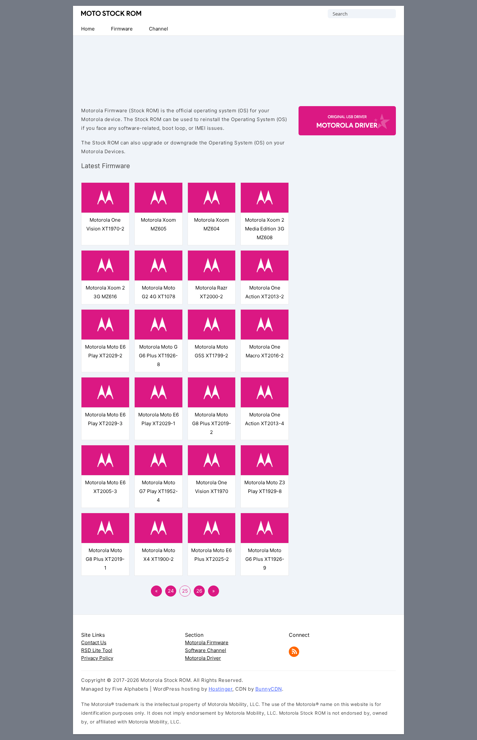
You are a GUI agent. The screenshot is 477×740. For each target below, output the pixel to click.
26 (199, 591)
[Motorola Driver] (347, 129)
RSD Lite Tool (96, 650)
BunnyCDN (268, 689)
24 (171, 591)
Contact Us (93, 642)
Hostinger (221, 689)
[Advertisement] (238, 65)
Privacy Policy (97, 658)
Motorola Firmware (206, 642)
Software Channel (205, 650)
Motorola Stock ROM (111, 13)
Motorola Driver (203, 658)
